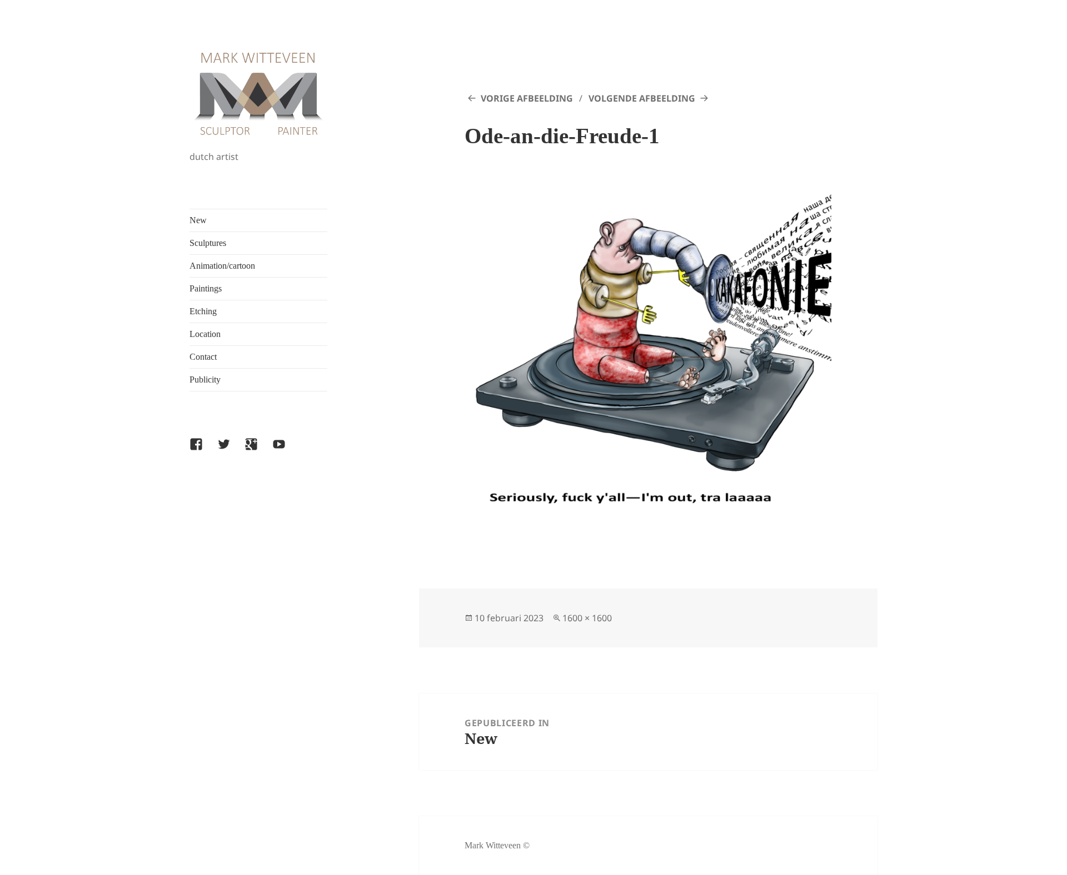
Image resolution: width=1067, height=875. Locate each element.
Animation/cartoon (222, 265)
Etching (203, 311)
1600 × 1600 (587, 618)
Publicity (205, 379)
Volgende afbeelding (642, 98)
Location (205, 334)
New (198, 220)
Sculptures (208, 243)
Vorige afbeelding (527, 98)
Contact (203, 356)
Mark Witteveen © (497, 845)
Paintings (206, 288)
